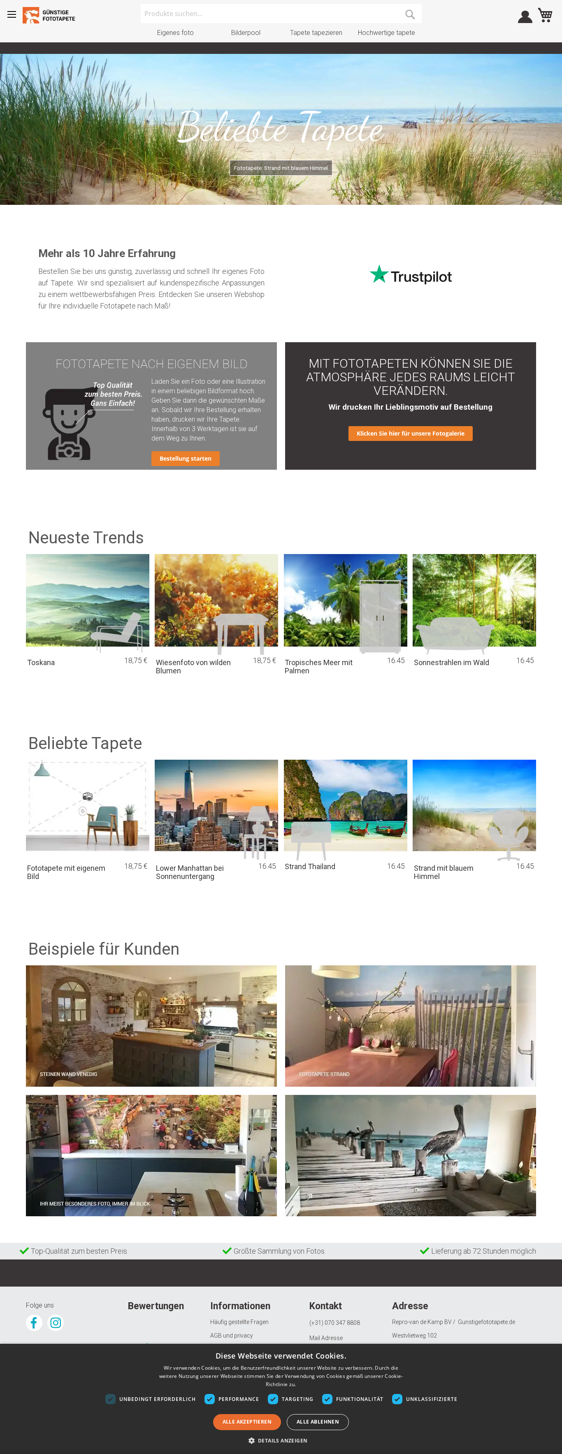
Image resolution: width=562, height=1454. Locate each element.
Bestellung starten (185, 458)
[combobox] (281, 13)
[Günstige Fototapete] (51, 15)
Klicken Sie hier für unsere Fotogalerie (410, 433)
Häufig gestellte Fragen (239, 1322)
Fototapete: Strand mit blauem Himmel (281, 168)
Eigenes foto (175, 33)
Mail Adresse (326, 1338)
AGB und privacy (231, 1335)
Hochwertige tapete (386, 33)
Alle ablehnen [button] (318, 1421)
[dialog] (281, 1399)
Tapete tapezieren (316, 33)
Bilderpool (245, 33)
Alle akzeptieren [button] (247, 1421)
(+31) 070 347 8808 (334, 1322)
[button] (281, 1440)
